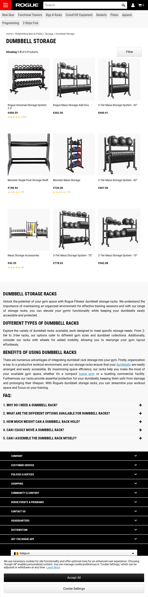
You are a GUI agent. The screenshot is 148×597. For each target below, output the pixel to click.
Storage (49, 34)
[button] (123, 5)
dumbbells (123, 364)
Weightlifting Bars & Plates (29, 34)
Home (9, 34)
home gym (87, 374)
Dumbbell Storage (65, 34)
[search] (85, 5)
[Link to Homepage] (27, 5)
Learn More (53, 567)
